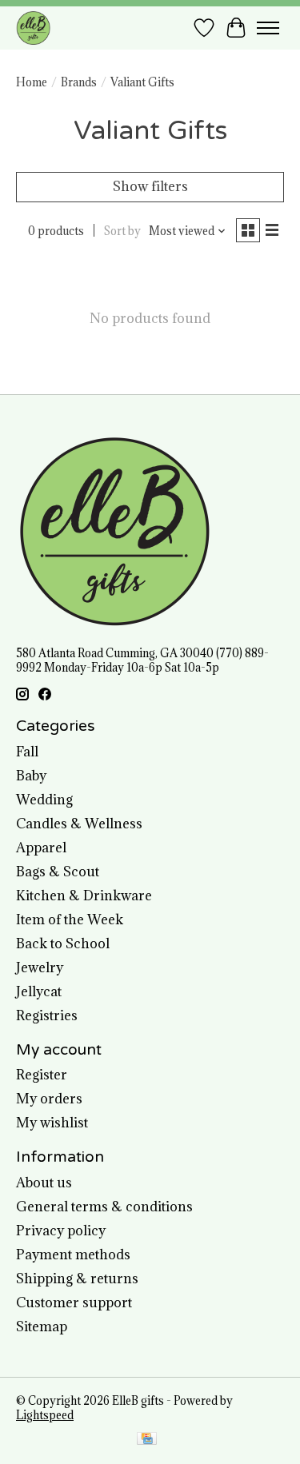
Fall (27, 751)
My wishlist (52, 1122)
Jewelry (39, 967)
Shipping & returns (77, 1278)
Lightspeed (45, 1415)
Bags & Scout (57, 871)
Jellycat (39, 991)
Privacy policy (61, 1230)
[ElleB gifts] (33, 27)
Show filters (150, 186)
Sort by (122, 231)
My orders (49, 1098)
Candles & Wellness (79, 823)
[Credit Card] (147, 1440)
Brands (79, 82)
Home (31, 82)
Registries (47, 1015)
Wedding (44, 799)
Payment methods (73, 1254)
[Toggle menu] (268, 28)
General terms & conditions (104, 1206)
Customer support (74, 1302)
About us (44, 1182)
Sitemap (41, 1326)
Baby (31, 775)
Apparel (41, 847)
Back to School (63, 943)
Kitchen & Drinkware (84, 895)
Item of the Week (69, 919)
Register (41, 1074)
